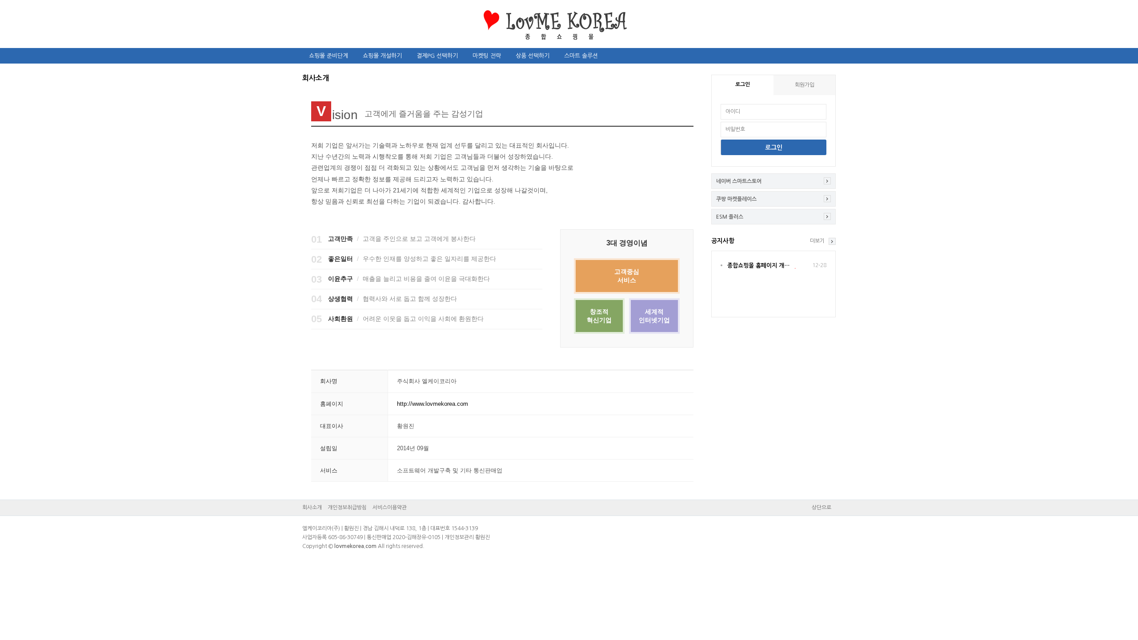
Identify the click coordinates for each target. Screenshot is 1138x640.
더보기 (817, 241)
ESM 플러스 (729, 217)
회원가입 (804, 85)
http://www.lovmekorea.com (432, 403)
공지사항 (722, 241)
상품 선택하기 (532, 56)
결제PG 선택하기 (437, 56)
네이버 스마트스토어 (738, 181)
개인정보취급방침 (347, 507)
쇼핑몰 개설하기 (382, 56)
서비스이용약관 (390, 507)
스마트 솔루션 (581, 56)
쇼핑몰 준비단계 (328, 56)
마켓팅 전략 (487, 56)
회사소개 (312, 507)
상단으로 (821, 507)
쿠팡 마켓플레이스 (736, 199)
